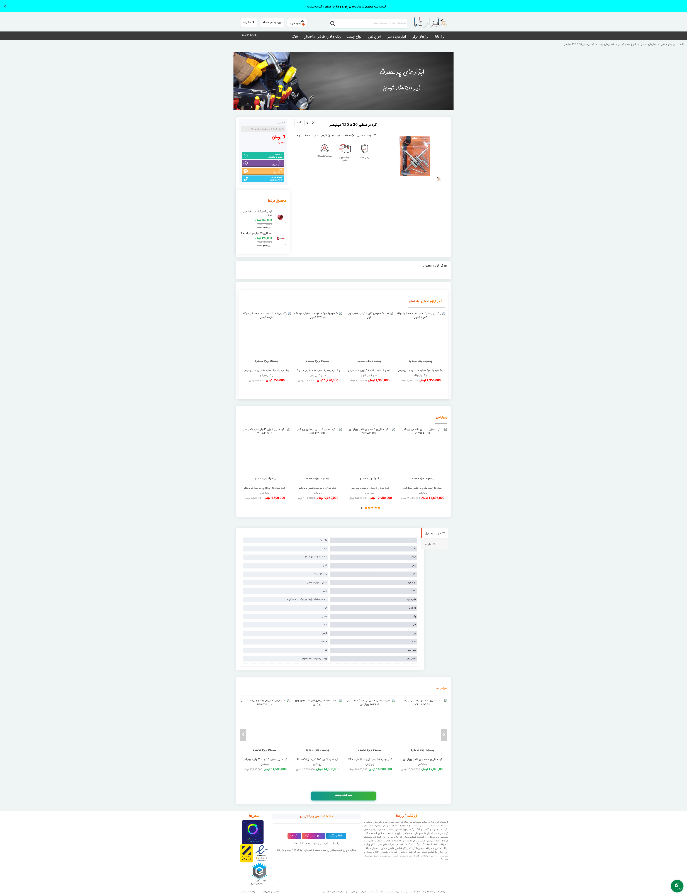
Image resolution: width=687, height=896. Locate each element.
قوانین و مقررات (271, 892)
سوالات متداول (249, 892)
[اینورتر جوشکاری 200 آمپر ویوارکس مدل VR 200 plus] (317, 727)
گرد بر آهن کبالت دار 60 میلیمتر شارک (256, 213)
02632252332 (249, 35)
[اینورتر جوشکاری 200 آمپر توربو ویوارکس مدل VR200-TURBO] (264, 727)
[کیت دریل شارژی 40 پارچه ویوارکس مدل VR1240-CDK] (264, 456)
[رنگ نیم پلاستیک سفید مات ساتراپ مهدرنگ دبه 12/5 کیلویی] (318, 339)
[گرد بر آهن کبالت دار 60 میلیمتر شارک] (280, 217)
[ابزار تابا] (428, 23)
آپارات (293, 835)
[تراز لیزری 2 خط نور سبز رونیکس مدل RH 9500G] (370, 727)
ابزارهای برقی (420, 37)
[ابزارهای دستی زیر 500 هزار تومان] (343, 81)
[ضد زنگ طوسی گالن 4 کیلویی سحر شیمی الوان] (369, 339)
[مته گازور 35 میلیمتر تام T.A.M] (280, 239)
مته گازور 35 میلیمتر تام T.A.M (256, 233)
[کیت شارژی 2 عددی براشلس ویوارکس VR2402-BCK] (317, 456)
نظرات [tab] (428, 544)
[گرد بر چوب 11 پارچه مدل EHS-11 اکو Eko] (313, 123)
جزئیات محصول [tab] (433, 533)
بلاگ (295, 37)
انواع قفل (374, 37)
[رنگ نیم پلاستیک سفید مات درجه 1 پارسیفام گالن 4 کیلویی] (420, 339)
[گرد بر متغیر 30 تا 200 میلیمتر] (307, 123)
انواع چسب (354, 37)
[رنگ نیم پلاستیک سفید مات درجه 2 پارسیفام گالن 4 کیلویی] (266, 339)
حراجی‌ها (441, 688)
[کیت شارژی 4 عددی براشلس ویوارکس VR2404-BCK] (422, 456)
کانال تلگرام (335, 835)
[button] (444, 735)
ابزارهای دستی (396, 37)
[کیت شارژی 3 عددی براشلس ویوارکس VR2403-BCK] (370, 456)
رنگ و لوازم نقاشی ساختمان (322, 37)
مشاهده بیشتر (343, 795)
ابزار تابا (440, 37)
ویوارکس (441, 417)
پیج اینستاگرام (313, 835)
